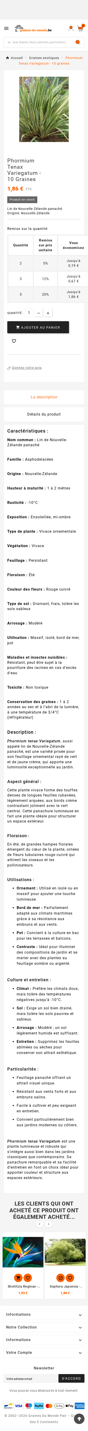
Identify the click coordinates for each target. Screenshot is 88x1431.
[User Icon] (71, 28)
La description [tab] (44, 397)
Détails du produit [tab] (44, 414)
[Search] (78, 42)
